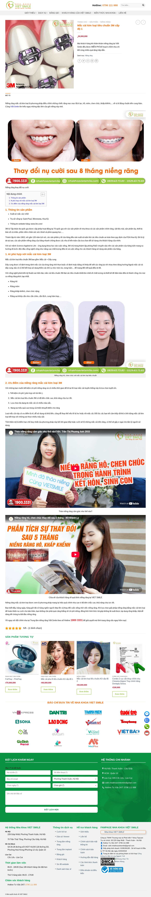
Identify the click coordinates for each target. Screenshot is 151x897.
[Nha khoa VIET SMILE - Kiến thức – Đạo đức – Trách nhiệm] (18, 5)
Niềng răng (105, 22)
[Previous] (5, 670)
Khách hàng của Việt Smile (76, 13)
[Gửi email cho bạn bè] (88, 61)
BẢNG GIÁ (54, 13)
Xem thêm (12, 689)
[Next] (145, 670)
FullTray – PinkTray (13, 679)
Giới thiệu (30, 13)
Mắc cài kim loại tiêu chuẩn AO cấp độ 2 (93, 680)
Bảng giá (60, 854)
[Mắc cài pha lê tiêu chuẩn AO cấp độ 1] (57, 657)
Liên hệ (122, 13)
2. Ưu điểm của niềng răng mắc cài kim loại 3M (26, 204)
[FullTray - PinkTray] (22, 657)
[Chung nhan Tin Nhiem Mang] (123, 861)
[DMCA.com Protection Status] (108, 861)
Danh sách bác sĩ (64, 869)
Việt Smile (14, 107)
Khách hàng (62, 859)
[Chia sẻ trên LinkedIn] (96, 61)
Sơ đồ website (63, 864)
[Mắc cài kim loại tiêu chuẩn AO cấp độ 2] (93, 657)
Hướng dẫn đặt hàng (89, 857)
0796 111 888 (110, 5)
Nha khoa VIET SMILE (114, 832)
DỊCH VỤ (42, 13)
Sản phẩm (93, 22)
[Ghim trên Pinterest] (92, 61)
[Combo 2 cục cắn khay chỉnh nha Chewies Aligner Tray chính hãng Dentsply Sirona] (129, 657)
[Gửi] (143, 5)
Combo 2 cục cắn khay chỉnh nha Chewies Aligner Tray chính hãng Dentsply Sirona (126, 681)
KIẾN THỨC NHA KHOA (105, 13)
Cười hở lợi (62, 832)
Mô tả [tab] (7, 95)
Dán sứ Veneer (63, 837)
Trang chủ (82, 22)
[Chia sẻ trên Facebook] (79, 61)
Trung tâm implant (64, 849)
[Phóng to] (8, 85)
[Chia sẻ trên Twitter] (84, 61)
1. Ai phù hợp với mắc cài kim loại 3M (23, 201)
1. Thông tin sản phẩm (17, 198)
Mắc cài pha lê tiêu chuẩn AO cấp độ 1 (57, 679)
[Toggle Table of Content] (41, 194)
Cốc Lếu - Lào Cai (15, 857)
